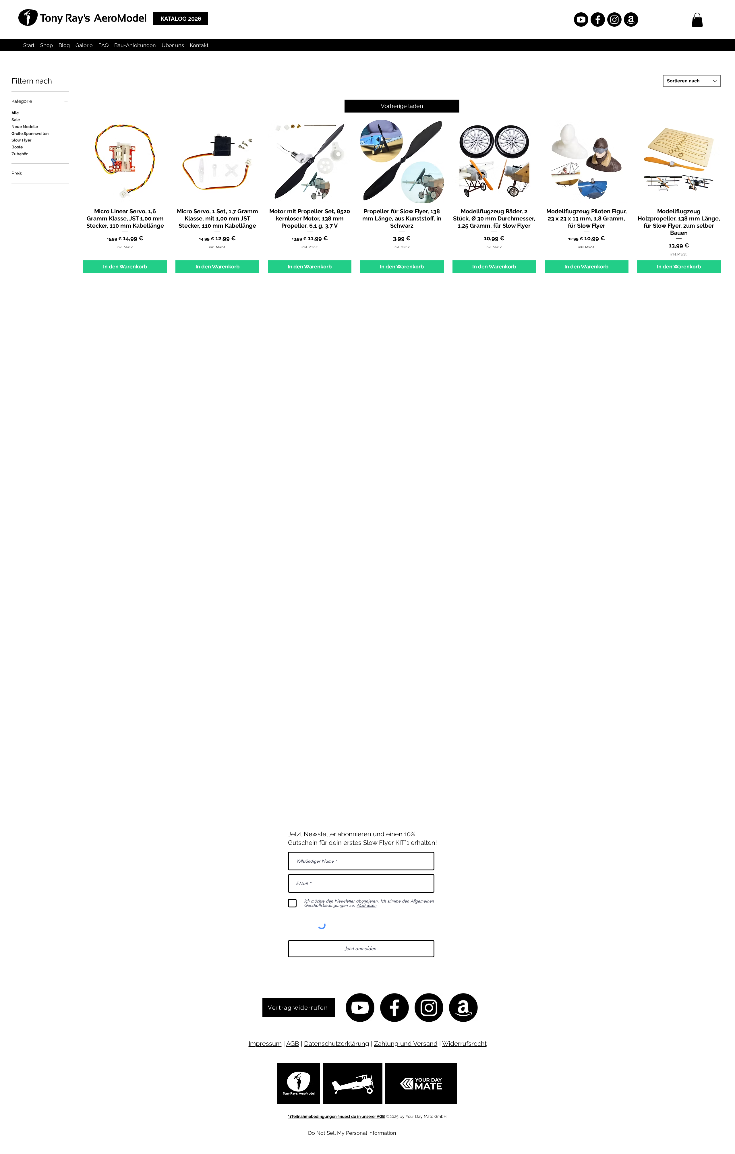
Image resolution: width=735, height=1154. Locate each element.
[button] (697, 20)
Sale (15, 119)
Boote (17, 147)
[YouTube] (581, 19)
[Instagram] (614, 19)
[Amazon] (631, 19)
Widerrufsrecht (464, 1043)
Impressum (265, 1043)
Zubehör (19, 154)
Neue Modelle (24, 126)
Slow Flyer (21, 140)
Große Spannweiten (30, 133)
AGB (292, 1043)
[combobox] (692, 81)
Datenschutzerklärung (336, 1043)
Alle (15, 113)
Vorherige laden (402, 105)
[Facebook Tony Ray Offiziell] (598, 19)
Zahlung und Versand (406, 1043)
